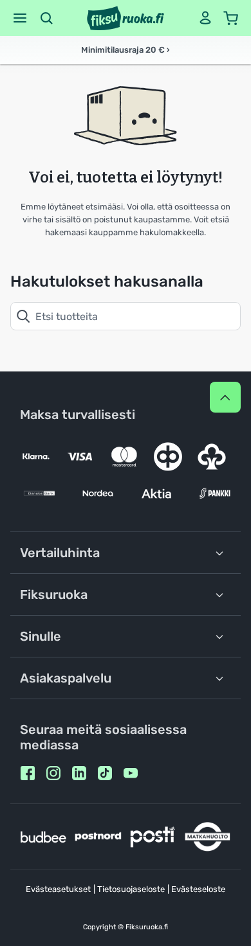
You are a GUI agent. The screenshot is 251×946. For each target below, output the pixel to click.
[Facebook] (27, 773)
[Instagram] (53, 773)
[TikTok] (105, 773)
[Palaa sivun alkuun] (225, 397)
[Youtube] (130, 773)
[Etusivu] (125, 18)
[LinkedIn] (79, 773)
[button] (20, 18)
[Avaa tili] (205, 18)
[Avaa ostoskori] (231, 18)
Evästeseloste (198, 889)
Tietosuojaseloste (131, 889)
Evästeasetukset (58, 889)
